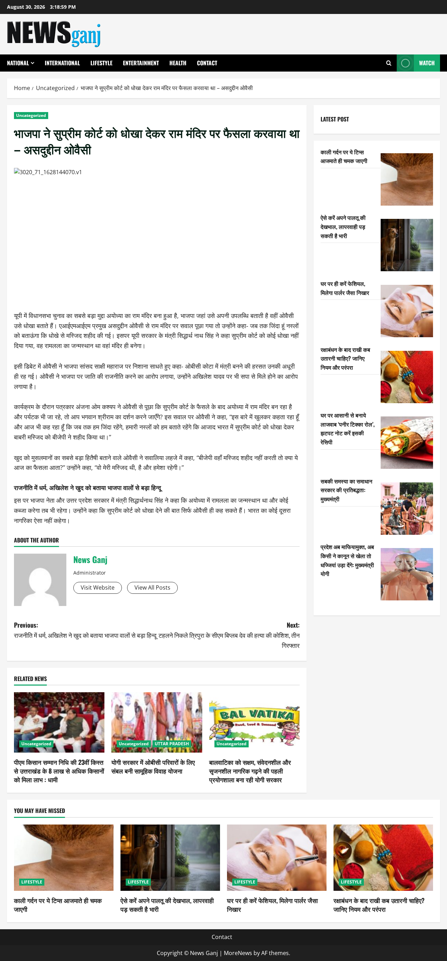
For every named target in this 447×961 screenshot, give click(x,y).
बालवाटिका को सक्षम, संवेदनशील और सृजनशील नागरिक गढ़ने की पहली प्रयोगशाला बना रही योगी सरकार (250, 770)
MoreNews (238, 953)
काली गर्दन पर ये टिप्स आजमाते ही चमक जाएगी (344, 156)
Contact (207, 63)
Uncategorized (31, 115)
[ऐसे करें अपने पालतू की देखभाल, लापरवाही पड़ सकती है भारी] (407, 245)
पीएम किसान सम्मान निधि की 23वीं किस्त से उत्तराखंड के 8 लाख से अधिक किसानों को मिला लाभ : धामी (59, 770)
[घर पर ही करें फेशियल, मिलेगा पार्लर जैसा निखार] (407, 311)
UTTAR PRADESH (172, 744)
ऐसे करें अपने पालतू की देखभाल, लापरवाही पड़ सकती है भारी (343, 226)
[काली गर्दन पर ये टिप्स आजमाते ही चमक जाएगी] (407, 179)
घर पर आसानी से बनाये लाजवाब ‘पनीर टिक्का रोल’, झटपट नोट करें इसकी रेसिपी (348, 428)
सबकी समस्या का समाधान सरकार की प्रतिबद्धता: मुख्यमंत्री (346, 490)
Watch (427, 63)
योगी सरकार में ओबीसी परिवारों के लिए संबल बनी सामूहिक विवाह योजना (153, 766)
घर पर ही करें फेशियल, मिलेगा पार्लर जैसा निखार (345, 288)
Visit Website (98, 587)
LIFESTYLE (101, 63)
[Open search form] (388, 63)
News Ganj (90, 559)
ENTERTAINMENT (141, 63)
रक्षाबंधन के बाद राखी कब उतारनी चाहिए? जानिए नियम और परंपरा (345, 358)
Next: (229, 635)
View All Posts (152, 587)
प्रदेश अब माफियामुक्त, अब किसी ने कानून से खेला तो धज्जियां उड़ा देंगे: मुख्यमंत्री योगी (347, 560)
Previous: (85, 630)
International (62, 63)
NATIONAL (18, 63)
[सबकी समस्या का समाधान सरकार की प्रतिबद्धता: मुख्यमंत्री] (407, 508)
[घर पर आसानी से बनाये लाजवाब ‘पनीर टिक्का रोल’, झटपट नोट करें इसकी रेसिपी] (407, 442)
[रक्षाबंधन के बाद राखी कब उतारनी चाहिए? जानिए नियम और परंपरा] (407, 377)
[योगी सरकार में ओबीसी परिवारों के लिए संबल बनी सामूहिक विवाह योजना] (156, 722)
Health (177, 63)
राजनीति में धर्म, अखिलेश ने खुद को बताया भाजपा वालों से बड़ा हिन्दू (87, 487)
